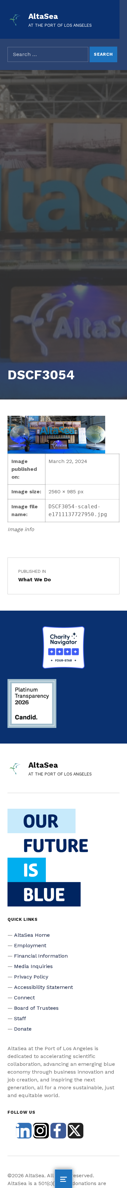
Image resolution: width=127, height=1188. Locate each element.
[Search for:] (47, 54)
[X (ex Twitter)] (75, 1130)
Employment (30, 945)
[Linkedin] (24, 1130)
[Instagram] (41, 1130)
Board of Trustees (36, 1008)
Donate (23, 1029)
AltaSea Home (32, 935)
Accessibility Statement (43, 987)
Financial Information (41, 956)
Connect (24, 997)
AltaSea (43, 16)
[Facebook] (58, 1130)
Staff (20, 1018)
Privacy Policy (31, 977)
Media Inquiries (33, 966)
